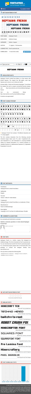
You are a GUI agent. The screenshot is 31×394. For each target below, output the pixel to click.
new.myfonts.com (4, 249)
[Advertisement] (15, 58)
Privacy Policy (23, 385)
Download (27, 51)
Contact (28, 385)
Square (15, 42)
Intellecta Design (13, 39)
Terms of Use (16, 385)
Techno (10, 42)
